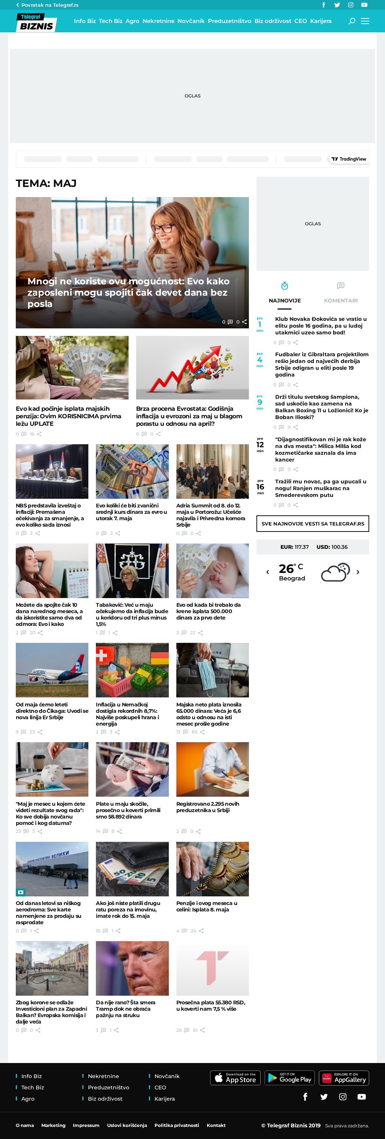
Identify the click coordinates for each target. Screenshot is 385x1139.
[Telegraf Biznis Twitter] (337, 5)
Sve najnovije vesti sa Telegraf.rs (313, 524)
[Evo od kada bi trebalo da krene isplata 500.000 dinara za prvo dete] (212, 571)
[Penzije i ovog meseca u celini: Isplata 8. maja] (212, 869)
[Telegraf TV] (364, 5)
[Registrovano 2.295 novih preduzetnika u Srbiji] (212, 769)
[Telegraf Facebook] (324, 5)
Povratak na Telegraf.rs (50, 5)
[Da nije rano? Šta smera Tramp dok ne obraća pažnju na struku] (132, 968)
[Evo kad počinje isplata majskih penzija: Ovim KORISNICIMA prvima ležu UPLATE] (72, 367)
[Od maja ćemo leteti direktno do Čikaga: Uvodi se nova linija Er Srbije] (52, 670)
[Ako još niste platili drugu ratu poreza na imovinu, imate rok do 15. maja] (132, 869)
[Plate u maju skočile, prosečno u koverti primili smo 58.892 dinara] (132, 769)
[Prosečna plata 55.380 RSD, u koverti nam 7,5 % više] (212, 968)
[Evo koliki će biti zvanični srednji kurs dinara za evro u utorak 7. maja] (132, 471)
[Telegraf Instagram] (351, 5)
